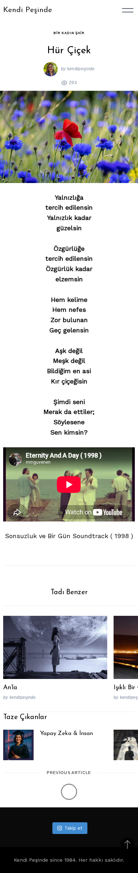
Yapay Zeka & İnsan (66, 733)
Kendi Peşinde (27, 10)
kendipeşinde (81, 68)
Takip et (73, 828)
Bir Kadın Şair (69, 33)
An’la (10, 688)
